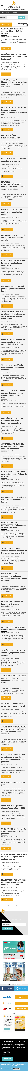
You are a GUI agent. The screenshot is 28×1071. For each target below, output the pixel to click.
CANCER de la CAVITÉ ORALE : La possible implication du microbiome (13, 263)
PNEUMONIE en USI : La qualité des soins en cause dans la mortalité (13, 237)
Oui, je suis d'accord (6, 1069)
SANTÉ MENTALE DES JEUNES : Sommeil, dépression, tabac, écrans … (13, 652)
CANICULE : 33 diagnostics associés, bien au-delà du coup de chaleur (13, 31)
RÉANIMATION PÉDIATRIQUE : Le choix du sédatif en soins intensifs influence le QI (13, 882)
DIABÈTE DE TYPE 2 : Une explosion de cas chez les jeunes (11, 212)
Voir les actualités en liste (23, 25)
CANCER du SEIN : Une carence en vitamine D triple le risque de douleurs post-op (14, 856)
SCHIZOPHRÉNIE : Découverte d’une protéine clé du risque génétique (13, 831)
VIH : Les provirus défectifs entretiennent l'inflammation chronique (12, 367)
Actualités (8, 12)
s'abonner (7, 1058)
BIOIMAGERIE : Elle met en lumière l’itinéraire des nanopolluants (12, 604)
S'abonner (7, 928)
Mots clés (2, 17)
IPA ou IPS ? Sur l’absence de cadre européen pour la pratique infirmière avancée (13, 342)
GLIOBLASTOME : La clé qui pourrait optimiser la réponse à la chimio (13, 288)
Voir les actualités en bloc (27, 25)
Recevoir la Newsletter (14, 984)
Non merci (16, 1068)
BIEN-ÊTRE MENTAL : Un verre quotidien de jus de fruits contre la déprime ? (14, 56)
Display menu (2, 5)
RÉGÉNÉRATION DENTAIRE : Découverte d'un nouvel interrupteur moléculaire (12, 420)
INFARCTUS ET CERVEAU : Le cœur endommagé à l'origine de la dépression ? (14, 474)
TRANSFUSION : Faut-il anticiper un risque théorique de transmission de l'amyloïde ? (14, 550)
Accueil (2, 12)
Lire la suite (6, 48)
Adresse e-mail (6, 922)
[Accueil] (14, 3)
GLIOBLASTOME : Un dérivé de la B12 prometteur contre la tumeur (13, 499)
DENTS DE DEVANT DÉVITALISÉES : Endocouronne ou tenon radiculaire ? (13, 525)
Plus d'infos (15, 1065)
